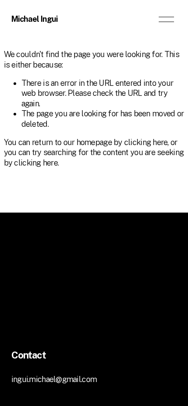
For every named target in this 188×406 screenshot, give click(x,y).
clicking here (146, 142)
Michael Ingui (34, 19)
